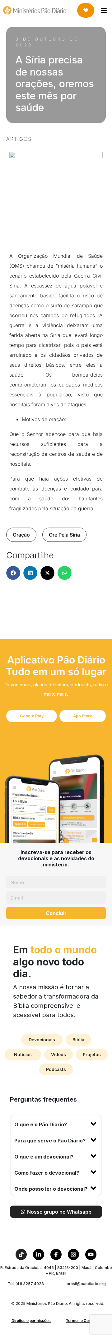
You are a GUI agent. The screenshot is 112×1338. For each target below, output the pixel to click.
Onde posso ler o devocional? (50, 1189)
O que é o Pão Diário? (40, 1124)
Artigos (19, 139)
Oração (21, 535)
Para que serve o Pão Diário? (50, 1140)
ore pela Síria (64, 535)
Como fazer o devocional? (46, 1173)
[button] (13, 573)
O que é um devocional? (43, 1157)
